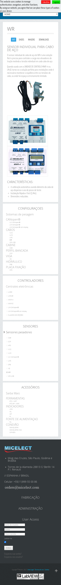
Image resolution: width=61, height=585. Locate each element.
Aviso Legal (31, 570)
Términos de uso (39, 570)
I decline (46, 2)
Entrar (8, 548)
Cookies (47, 570)
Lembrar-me (8, 538)
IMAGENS (31, 39)
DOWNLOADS (44, 39)
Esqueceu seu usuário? (13, 556)
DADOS (21, 39)
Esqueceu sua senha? (12, 553)
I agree (56, 2)
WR (13, 39)
